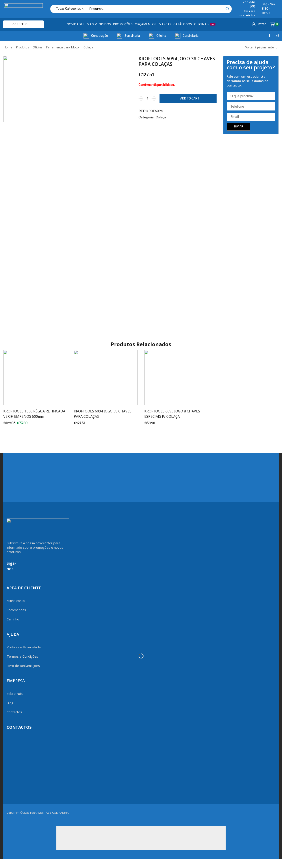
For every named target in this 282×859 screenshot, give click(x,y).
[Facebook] (269, 36)
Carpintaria (191, 36)
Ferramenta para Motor (63, 47)
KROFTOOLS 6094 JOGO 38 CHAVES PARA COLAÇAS (103, 414)
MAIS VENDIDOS (99, 24)
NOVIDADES (75, 24)
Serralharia (132, 36)
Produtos (22, 47)
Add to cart (189, 98)
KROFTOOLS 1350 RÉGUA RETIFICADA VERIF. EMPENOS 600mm (34, 414)
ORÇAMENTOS (145, 24)
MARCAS (165, 24)
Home (8, 47)
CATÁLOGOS (182, 24)
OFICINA (204, 24)
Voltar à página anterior (262, 47)
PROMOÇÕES (123, 24)
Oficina (161, 36)
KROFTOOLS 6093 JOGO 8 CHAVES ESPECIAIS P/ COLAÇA (172, 414)
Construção (99, 36)
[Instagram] (277, 36)
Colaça (88, 47)
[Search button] (227, 9)
